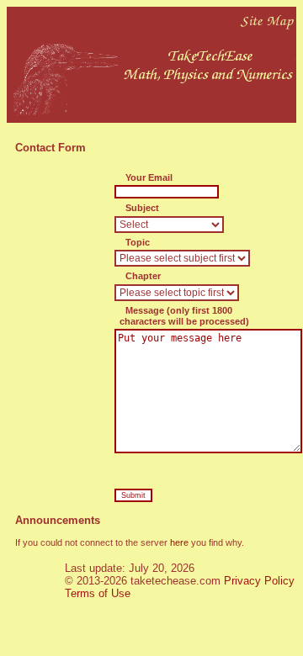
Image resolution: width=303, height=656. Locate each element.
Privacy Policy (259, 580)
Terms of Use (97, 593)
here (179, 542)
